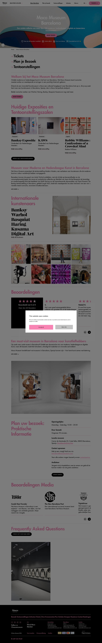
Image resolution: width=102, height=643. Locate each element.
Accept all (41, 327)
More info (64, 327)
